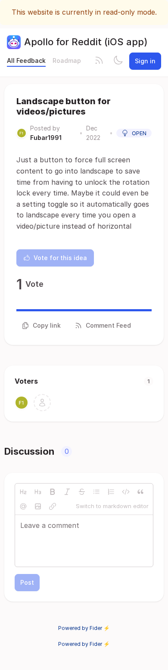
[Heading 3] (37, 491)
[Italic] (67, 491)
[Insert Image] (37, 506)
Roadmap (67, 60)
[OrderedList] (111, 491)
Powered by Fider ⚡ (84, 628)
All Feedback (26, 60)
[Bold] (52, 491)
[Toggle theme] (118, 61)
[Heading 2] (23, 491)
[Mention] (23, 506)
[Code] (125, 491)
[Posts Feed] (99, 61)
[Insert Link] (52, 506)
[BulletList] (96, 491)
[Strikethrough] (81, 491)
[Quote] (140, 491)
